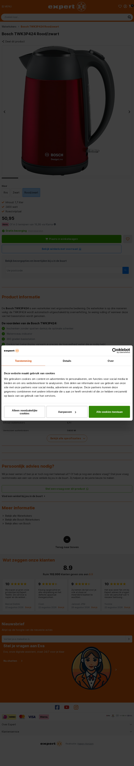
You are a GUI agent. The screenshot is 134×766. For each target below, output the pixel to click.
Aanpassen (65, 411)
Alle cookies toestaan (109, 411)
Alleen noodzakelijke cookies (24, 412)
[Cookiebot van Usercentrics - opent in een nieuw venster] (114, 350)
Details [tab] (67, 360)
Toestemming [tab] (23, 360)
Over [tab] (111, 360)
